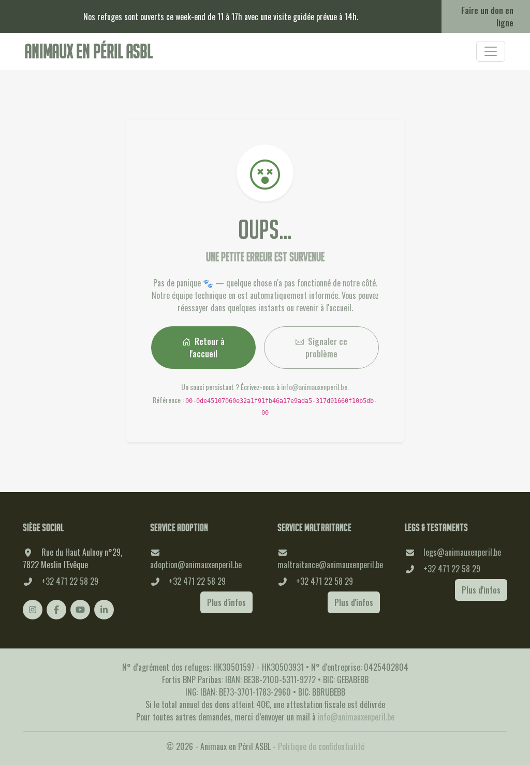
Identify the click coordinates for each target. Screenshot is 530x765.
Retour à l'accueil (207, 347)
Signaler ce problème (326, 347)
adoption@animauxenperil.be (196, 564)
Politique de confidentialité (321, 746)
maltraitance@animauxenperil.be (330, 564)
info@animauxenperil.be (314, 386)
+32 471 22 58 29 (69, 581)
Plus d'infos (226, 602)
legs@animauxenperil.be (462, 552)
